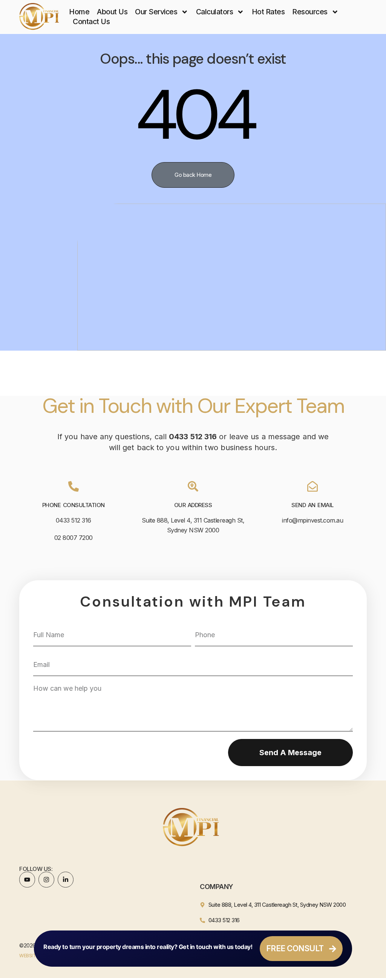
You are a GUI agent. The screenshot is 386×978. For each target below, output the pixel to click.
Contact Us (91, 21)
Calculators (214, 11)
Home (79, 11)
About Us (112, 11)
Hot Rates (268, 11)
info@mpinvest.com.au (312, 520)
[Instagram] (46, 880)
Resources (310, 11)
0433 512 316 (73, 520)
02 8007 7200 (73, 537)
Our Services (156, 11)
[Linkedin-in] (66, 880)
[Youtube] (27, 880)
